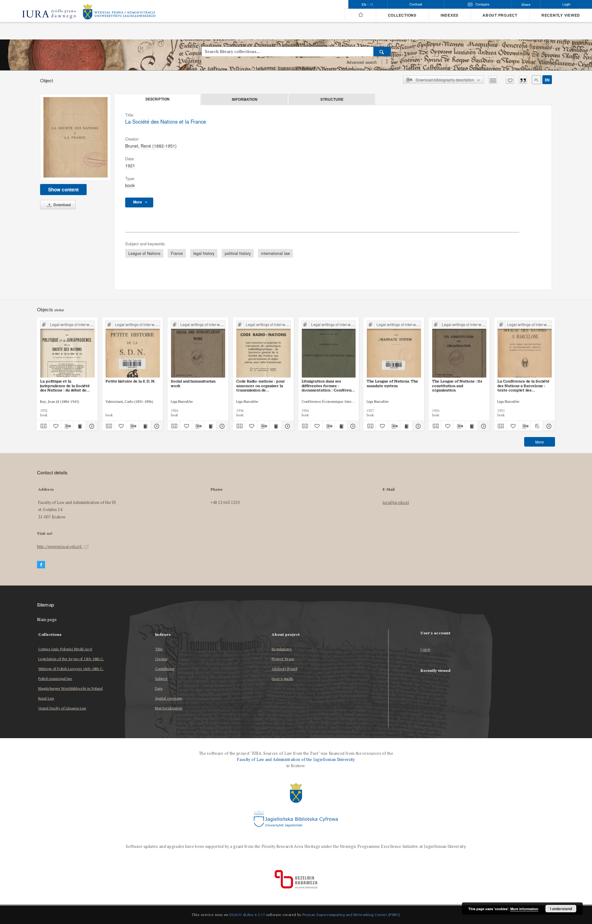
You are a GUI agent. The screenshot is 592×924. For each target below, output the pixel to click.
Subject (161, 678)
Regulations (281, 649)
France (177, 253)
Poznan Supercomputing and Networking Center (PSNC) (351, 914)
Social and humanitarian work (193, 383)
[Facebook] (41, 564)
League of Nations (144, 253)
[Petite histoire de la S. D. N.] (133, 349)
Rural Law (46, 698)
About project (500, 15)
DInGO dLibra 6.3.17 (247, 914)
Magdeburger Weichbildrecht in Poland (70, 688)
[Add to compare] (493, 80)
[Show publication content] (80, 426)
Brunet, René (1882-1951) (151, 146)
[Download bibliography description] (67, 426)
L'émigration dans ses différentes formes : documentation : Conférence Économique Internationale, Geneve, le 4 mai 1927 (329, 385)
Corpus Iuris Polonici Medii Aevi (65, 649)
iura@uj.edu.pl (396, 502)
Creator (161, 658)
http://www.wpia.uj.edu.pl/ (60, 546)
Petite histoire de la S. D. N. (130, 381)
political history (238, 253)
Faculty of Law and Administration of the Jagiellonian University (296, 759)
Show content (63, 189)
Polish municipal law (55, 678)
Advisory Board (284, 668)
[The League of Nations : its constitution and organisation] (459, 349)
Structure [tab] (331, 99)
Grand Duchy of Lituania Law (62, 708)
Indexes (449, 15)
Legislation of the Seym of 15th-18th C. (71, 658)
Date (159, 688)
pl (372, 4)
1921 (130, 165)
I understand (561, 908)
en (547, 79)
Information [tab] (244, 99)
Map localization (169, 708)
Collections (402, 15)
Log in (425, 650)
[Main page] (360, 15)
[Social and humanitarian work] (198, 349)
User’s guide (282, 678)
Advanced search (362, 62)
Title (159, 649)
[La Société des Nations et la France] (75, 137)
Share (525, 4)
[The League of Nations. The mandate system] (394, 349)
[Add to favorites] (510, 80)
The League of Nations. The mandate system (392, 383)
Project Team (283, 658)
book (130, 185)
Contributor (164, 668)
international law (275, 253)
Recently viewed (560, 15)
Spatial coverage (169, 698)
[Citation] (523, 80)
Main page (47, 619)
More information (524, 908)
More (539, 441)
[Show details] (91, 426)
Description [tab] (157, 99)
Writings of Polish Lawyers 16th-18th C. (71, 668)
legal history (203, 253)
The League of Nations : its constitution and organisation (457, 385)
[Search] (382, 51)
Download (61, 204)
